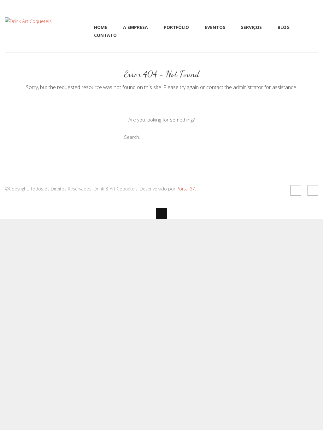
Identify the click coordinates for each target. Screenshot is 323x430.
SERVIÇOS (251, 27)
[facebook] (296, 190)
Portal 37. (186, 189)
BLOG (284, 27)
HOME (100, 27)
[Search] (198, 137)
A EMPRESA (135, 27)
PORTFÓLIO (176, 27)
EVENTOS (215, 27)
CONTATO (105, 35)
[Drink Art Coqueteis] (28, 21)
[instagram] (313, 190)
